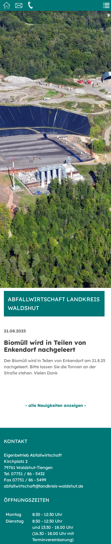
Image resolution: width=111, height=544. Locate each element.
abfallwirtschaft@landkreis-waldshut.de (43, 486)
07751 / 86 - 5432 (28, 473)
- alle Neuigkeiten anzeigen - (55, 405)
